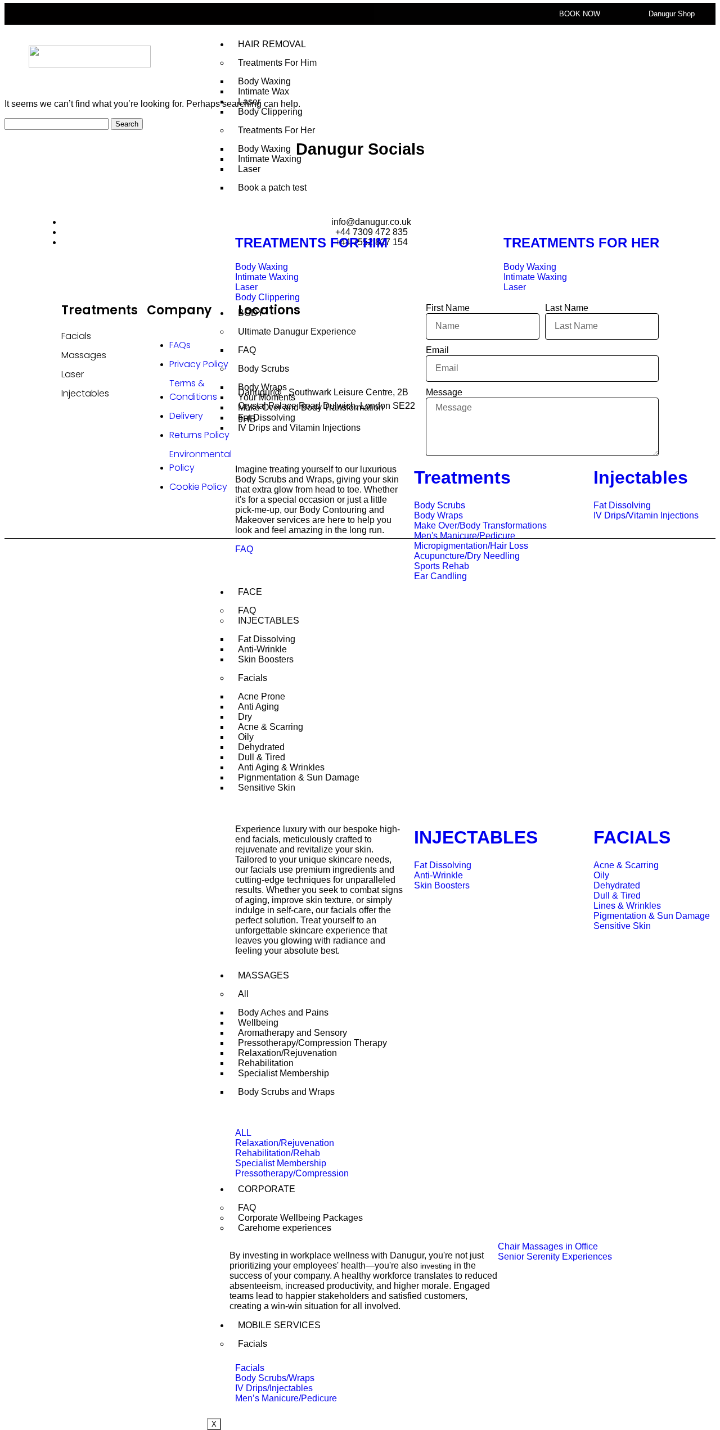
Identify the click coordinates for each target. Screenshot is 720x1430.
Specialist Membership (283, 1073)
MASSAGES (263, 975)
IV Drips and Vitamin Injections (299, 427)
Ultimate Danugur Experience (297, 331)
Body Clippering (270, 111)
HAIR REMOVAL (272, 44)
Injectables (85, 393)
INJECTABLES (268, 620)
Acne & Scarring (270, 727)
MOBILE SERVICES (279, 1325)
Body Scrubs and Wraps (286, 1092)
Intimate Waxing (270, 159)
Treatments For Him (277, 62)
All (243, 994)
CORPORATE (266, 1189)
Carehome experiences (284, 1228)
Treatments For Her (276, 130)
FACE (250, 592)
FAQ (247, 350)
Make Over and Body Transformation (311, 407)
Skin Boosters (266, 659)
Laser (249, 169)
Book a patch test (272, 187)
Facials (252, 678)
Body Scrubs (263, 368)
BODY (251, 313)
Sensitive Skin (266, 787)
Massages (83, 355)
